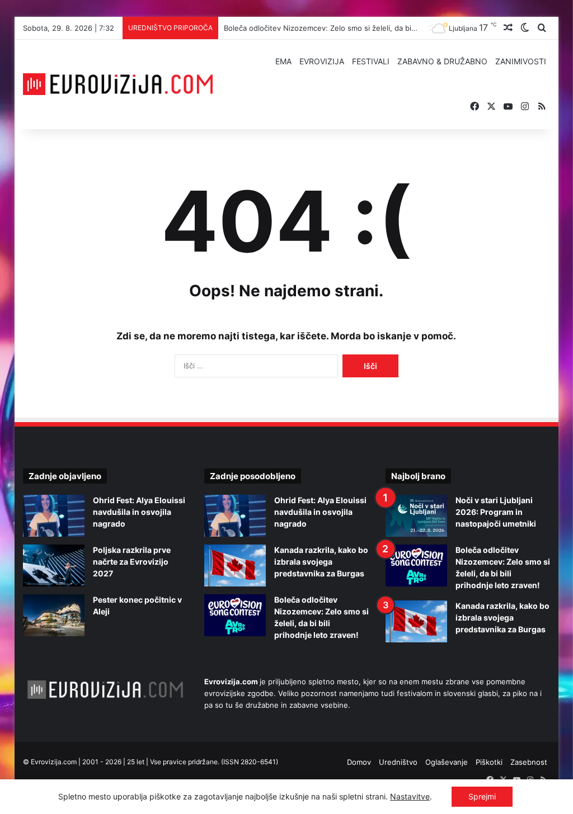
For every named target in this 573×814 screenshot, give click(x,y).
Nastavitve (410, 796)
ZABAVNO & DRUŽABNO (442, 61)
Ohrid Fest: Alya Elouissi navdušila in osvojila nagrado (139, 511)
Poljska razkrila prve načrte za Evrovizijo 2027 (132, 561)
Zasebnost (528, 762)
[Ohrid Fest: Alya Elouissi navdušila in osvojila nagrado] (53, 516)
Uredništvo (398, 762)
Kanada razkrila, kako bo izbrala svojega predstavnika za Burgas (321, 561)
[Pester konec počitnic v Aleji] (53, 615)
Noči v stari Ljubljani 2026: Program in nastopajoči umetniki (495, 511)
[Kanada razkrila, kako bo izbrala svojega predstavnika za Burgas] (235, 565)
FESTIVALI (370, 61)
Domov (359, 762)
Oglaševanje (446, 762)
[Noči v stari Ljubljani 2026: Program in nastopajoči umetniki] (416, 516)
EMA (283, 61)
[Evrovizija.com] (118, 84)
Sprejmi (482, 796)
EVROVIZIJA (321, 61)
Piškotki (489, 762)
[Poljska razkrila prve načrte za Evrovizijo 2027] (53, 565)
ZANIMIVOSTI (520, 61)
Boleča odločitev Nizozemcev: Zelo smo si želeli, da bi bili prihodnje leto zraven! (363, 27)
